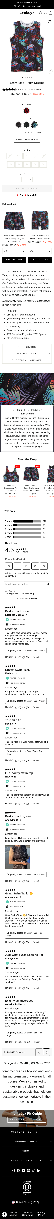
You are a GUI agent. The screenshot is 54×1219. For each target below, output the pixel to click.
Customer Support (26, 1132)
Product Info (26, 1141)
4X (27, 164)
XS (10, 155)
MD (27, 155)
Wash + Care (27, 353)
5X (35, 164)
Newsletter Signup (26, 1160)
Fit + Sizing (27, 347)
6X (43, 164)
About (26, 1151)
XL (44, 155)
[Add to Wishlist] (49, 21)
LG (36, 155)
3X (19, 164)
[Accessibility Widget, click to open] (4, 1214)
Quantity (27, 174)
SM (18, 155)
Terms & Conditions (27, 1213)
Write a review (35, 89)
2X (11, 164)
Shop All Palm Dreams (27, 139)
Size (27, 150)
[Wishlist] (45, 12)
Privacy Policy (41, 1213)
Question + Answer (27, 360)
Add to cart (14, 260)
